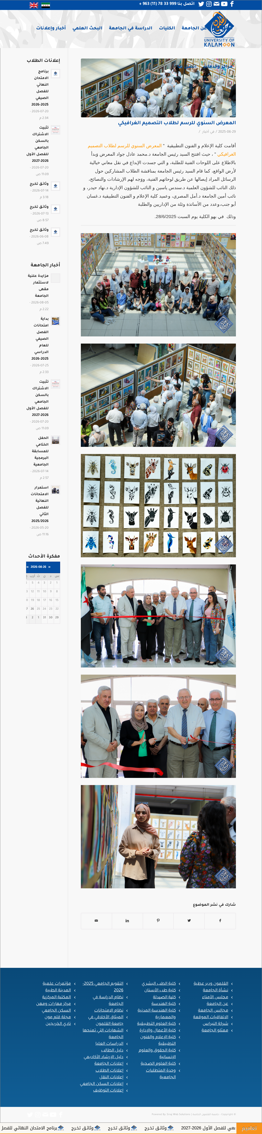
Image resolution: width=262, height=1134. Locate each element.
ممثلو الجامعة (215, 1030)
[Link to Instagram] (209, 4)
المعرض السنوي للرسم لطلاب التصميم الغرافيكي (177, 123)
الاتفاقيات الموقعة (210, 1017)
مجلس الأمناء (215, 997)
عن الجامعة (217, 1004)
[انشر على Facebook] (220, 921)
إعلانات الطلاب (109, 1071)
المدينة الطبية (58, 990)
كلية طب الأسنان (160, 990)
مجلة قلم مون (58, 1017)
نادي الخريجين (58, 1024)
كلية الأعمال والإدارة (157, 1030)
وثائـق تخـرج (207, 1128)
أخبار (205, 132)
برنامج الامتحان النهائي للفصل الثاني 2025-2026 (136, 1128)
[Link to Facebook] (232, 4)
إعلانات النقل (111, 1077)
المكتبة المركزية (56, 997)
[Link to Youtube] (224, 4)
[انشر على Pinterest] (158, 921)
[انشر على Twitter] (189, 921)
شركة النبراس (215, 1024)
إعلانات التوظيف (108, 1090)
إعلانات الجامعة (108, 1064)
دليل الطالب (112, 1050)
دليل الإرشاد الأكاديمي (103, 1057)
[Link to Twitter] (201, 4)
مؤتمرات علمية (57, 984)
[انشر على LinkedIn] (127, 921)
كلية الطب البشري (159, 984)
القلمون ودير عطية (211, 984)
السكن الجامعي (56, 1010)
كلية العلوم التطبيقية (156, 1024)
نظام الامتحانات (108, 1010)
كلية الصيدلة (164, 997)
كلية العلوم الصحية (158, 1064)
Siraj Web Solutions (178, 1114)
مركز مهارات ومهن (53, 1004)
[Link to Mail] (217, 4)
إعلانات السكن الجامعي (101, 1084)
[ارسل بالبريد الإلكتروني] (96, 921)
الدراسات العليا (109, 1044)
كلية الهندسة (163, 1004)
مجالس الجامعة (213, 1010)
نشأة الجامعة (215, 990)
